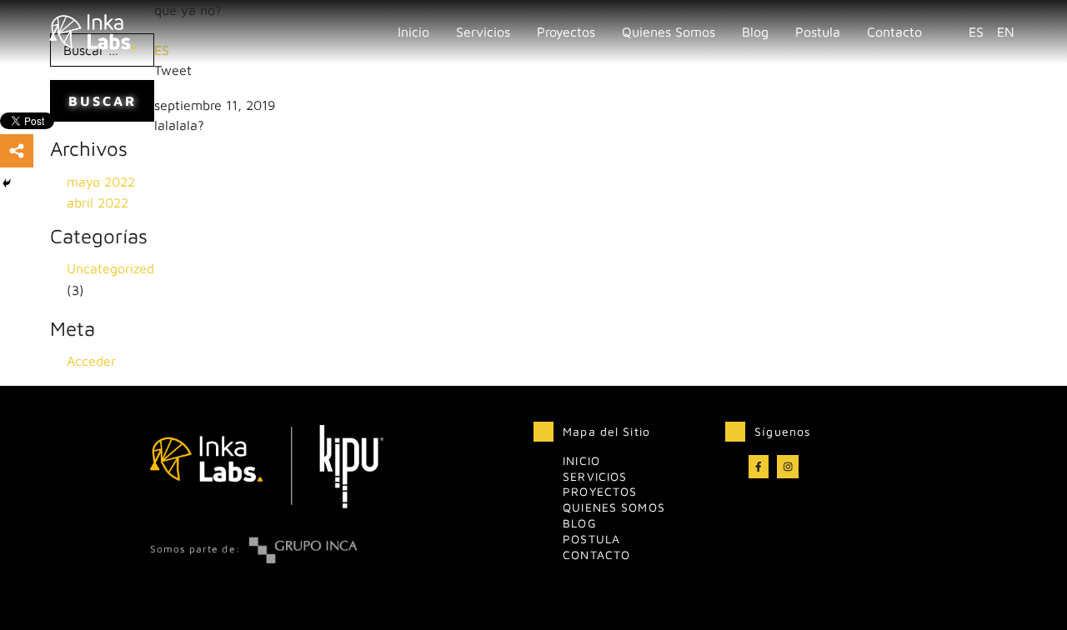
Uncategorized (110, 268)
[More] (16, 151)
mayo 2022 (101, 181)
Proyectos (566, 31)
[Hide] (6, 183)
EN (1005, 31)
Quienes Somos (668, 31)
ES (976, 31)
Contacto (894, 31)
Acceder (91, 360)
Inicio (413, 31)
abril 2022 (97, 202)
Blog (755, 31)
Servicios (595, 476)
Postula (817, 31)
